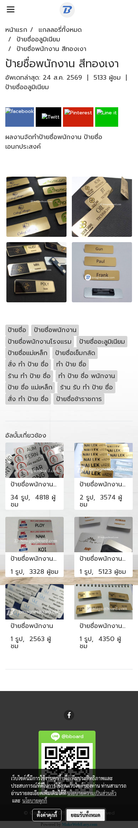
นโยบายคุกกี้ (34, 800)
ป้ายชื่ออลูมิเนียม (27, 87)
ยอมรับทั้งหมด (85, 815)
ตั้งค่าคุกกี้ (47, 815)
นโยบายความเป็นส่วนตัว (91, 793)
